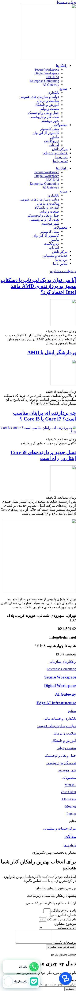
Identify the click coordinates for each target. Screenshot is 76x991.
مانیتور (54, 137)
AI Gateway (51, 84)
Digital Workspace (46, 73)
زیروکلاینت (51, 141)
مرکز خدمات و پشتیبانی (59, 828)
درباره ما (61, 157)
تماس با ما (60, 161)
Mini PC (70, 785)
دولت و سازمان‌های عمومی (56, 726)
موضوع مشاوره (65, 923)
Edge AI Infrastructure (56, 703)
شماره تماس (66, 915)
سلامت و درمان (48, 100)
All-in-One (68, 799)
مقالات (70, 836)
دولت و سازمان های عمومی (39, 96)
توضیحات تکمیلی (64, 942)
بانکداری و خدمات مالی (59, 718)
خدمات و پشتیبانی (55, 153)
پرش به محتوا (66, 2)
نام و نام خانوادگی (63, 910)
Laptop (71, 813)
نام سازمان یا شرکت (61, 919)
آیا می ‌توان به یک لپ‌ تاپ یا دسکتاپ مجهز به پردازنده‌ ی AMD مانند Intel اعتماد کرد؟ (38, 286)
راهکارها (62, 65)
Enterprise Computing (44, 81)
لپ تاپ (54, 145)
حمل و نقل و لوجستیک (43, 113)
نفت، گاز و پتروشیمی (44, 117)
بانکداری (53, 92)
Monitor (70, 806)
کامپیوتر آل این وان (46, 133)
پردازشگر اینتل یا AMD (51, 352)
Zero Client (68, 792)
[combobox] (56, 984)
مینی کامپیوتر (49, 129)
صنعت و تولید (49, 109)
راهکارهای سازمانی (62, 661)
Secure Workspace (46, 69)
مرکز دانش (60, 149)
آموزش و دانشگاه (47, 104)
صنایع (64, 88)
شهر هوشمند (50, 121)
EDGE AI (52, 77)
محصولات (61, 125)
